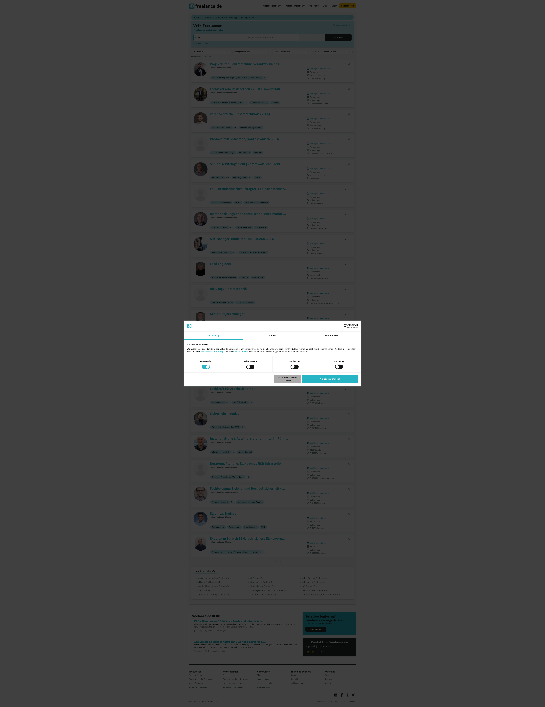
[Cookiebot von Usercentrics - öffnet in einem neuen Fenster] (345, 326)
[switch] (251, 367)
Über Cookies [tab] (331, 335)
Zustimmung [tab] (213, 335)
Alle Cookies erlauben (330, 378)
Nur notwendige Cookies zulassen (287, 379)
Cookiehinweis (240, 351)
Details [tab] (272, 335)
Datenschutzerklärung (212, 351)
